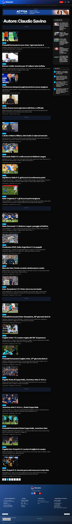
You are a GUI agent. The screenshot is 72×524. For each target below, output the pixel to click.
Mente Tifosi (40, 5)
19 (17, 479)
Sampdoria (9, 5)
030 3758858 (57, 504)
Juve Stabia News (27, 5)
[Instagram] (35, 493)
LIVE (62, 2)
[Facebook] (32, 493)
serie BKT (21, 5)
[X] (37, 493)
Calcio (4, 105)
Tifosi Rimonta (47, 5)
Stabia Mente (34, 5)
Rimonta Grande (53, 5)
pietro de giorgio (15, 5)
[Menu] (68, 2)
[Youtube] (40, 493)
